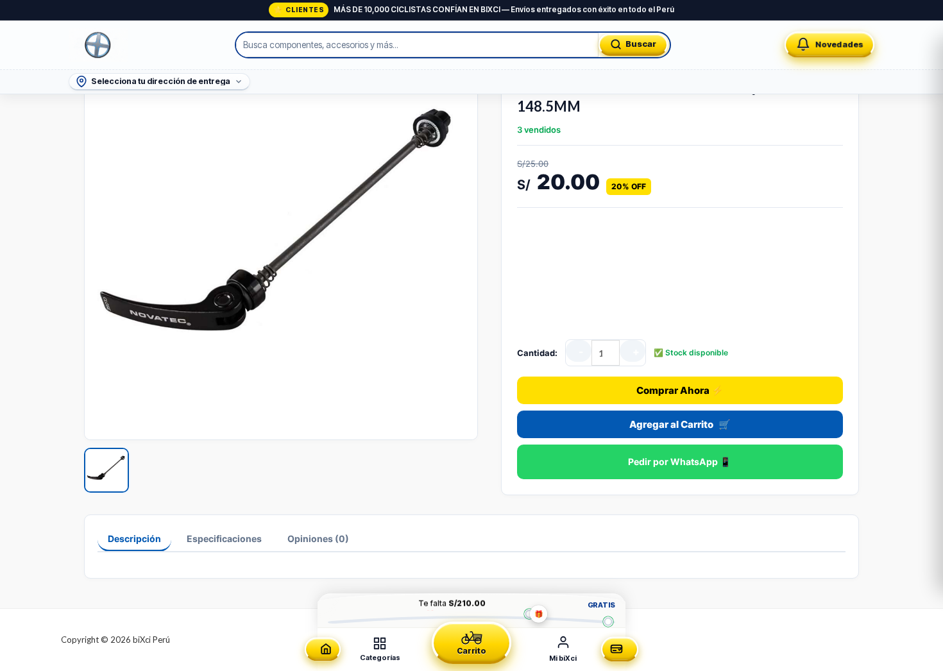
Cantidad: (537, 353)
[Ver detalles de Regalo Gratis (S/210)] (529, 613)
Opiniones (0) (318, 538)
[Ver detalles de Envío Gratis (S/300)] (608, 621)
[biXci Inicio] (98, 45)
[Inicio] (323, 649)
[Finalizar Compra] (619, 649)
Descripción (134, 538)
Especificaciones (224, 538)
